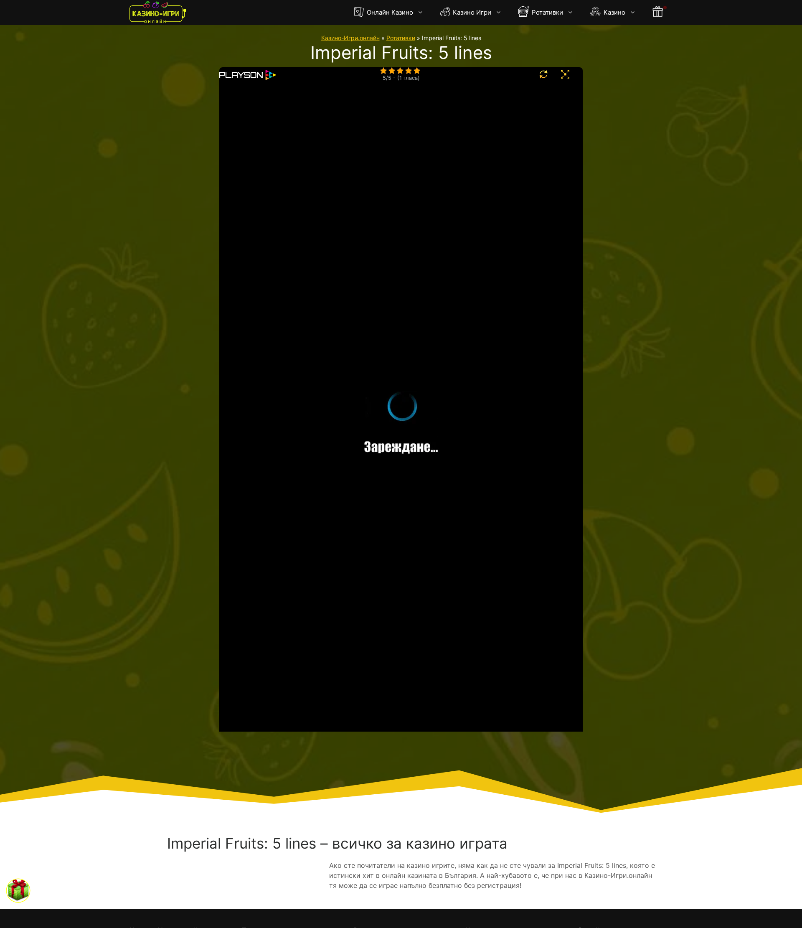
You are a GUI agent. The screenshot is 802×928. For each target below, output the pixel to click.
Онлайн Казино (389, 12)
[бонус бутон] (658, 12)
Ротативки (546, 12)
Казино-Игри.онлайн (350, 37)
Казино (613, 12)
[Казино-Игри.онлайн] (157, 12)
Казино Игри (471, 12)
